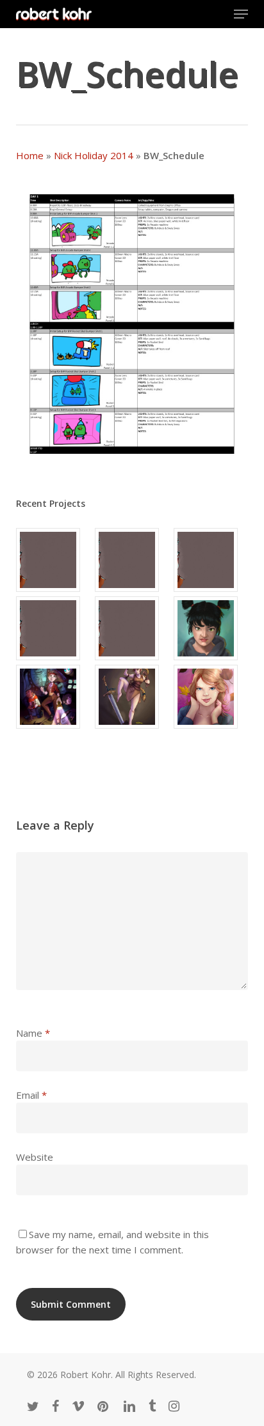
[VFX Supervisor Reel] (53, 560)
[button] (241, 14)
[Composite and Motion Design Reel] (132, 628)
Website (34, 1157)
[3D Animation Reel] (132, 560)
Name (33, 1033)
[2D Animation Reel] (211, 560)
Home (30, 155)
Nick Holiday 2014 (93, 155)
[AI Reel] (53, 628)
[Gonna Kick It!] (132, 697)
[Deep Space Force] (53, 697)
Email (31, 1095)
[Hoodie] (211, 628)
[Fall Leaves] (211, 697)
